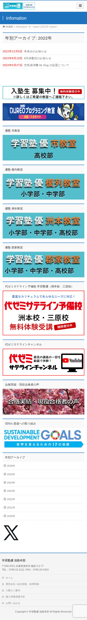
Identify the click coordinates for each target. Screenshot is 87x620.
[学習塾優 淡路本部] (19, 7)
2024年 (11, 482)
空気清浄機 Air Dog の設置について (46, 65)
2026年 (11, 465)
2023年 (11, 491)
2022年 (11, 499)
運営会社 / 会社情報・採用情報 (22, 584)
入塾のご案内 (13, 590)
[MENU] (80, 5)
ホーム (9, 577)
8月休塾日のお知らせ (37, 58)
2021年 (11, 507)
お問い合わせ (13, 603)
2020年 (11, 516)
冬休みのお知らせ (35, 51)
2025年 (11, 474)
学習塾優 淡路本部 (39, 611)
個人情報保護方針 (15, 596)
